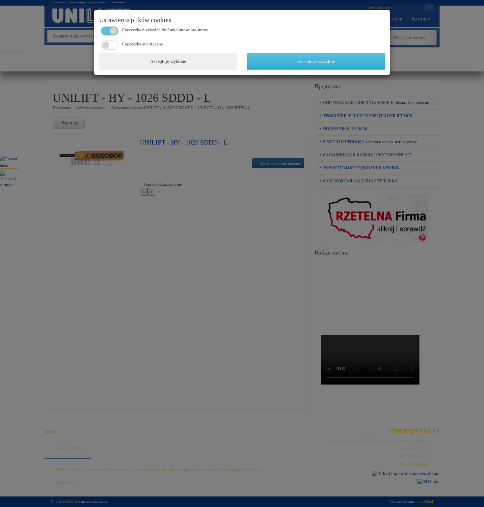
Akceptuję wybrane (168, 61)
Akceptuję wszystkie (316, 61)
